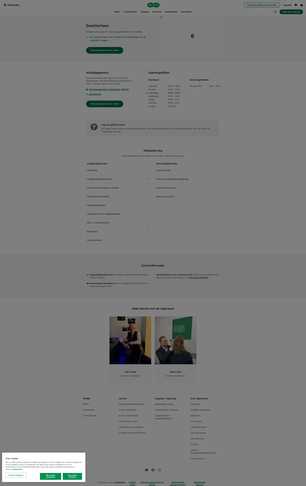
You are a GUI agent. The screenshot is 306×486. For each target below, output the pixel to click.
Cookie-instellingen (16, 475)
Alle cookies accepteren (50, 476)
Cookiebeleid (17, 469)
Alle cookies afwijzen (72, 476)
